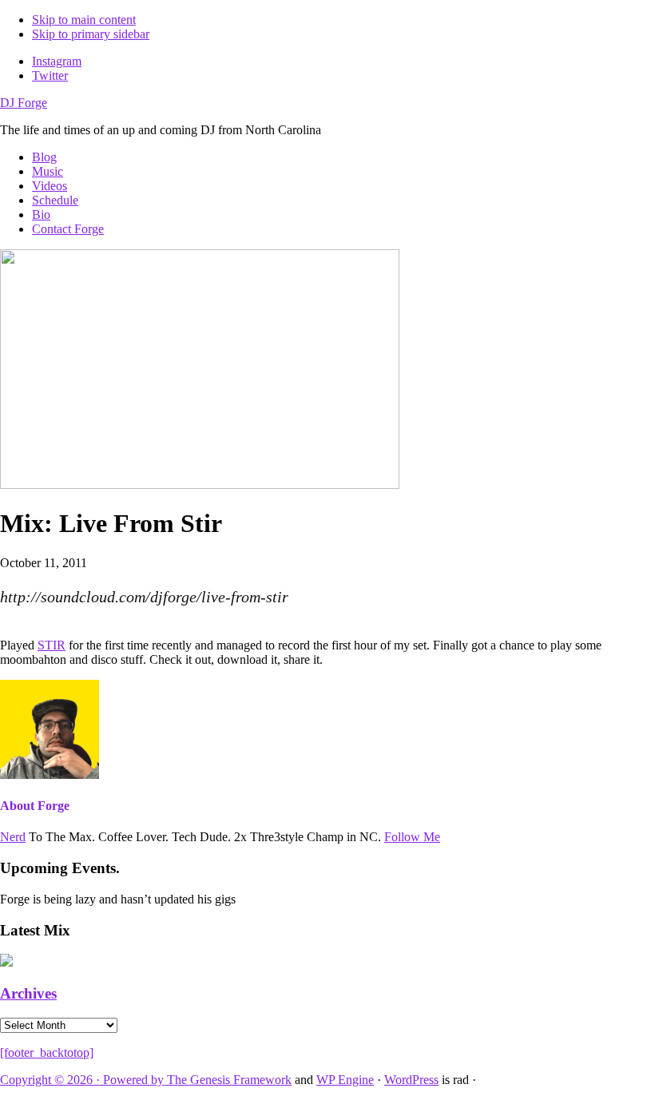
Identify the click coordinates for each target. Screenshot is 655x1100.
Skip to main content (84, 19)
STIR (52, 645)
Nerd (13, 837)
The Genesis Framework (229, 1079)
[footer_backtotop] (46, 1052)
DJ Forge (23, 102)
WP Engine (345, 1079)
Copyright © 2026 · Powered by (83, 1079)
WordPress (411, 1079)
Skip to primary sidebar (90, 34)
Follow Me (412, 837)
